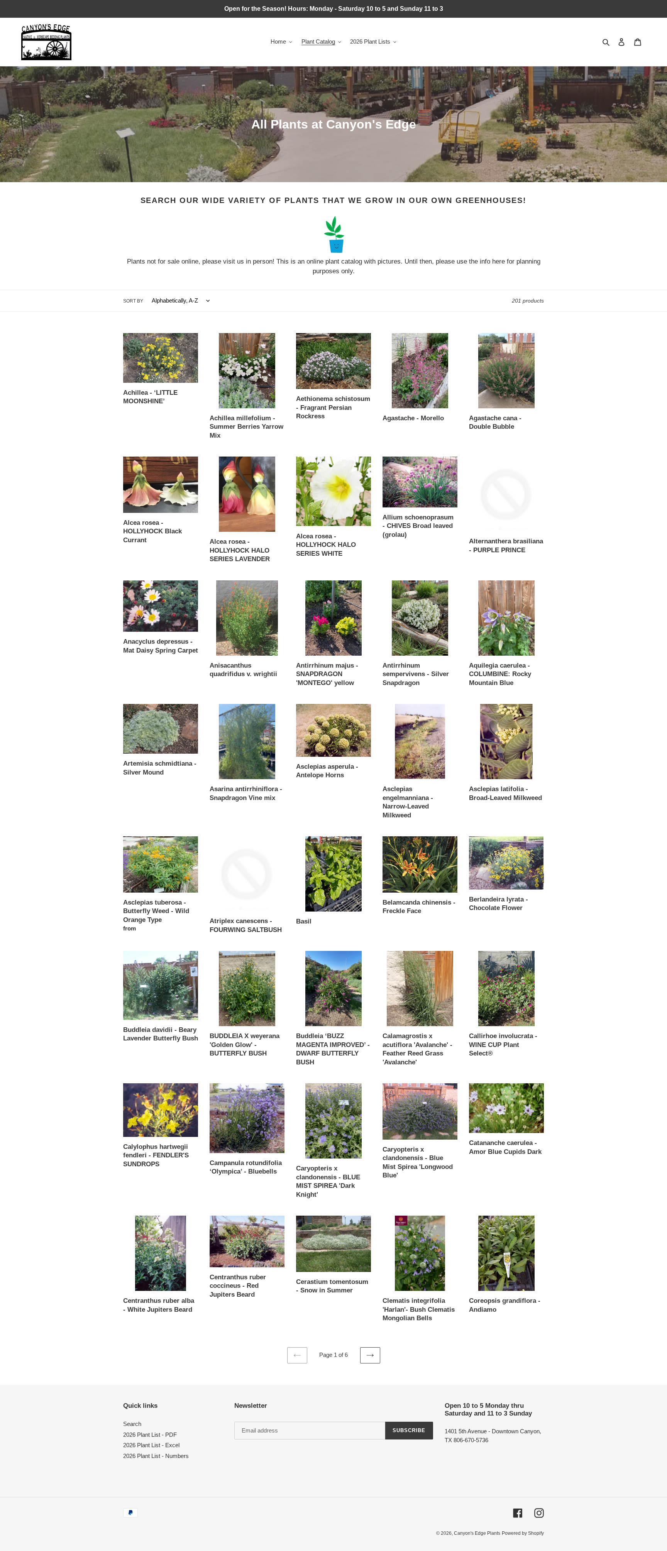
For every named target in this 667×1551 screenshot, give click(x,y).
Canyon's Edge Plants (477, 1533)
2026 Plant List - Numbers (156, 1456)
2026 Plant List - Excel (151, 1445)
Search (132, 1424)
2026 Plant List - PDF (150, 1434)
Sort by (133, 301)
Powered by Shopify (523, 1533)
